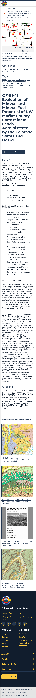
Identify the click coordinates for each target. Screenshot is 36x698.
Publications (11, 8)
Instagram (14, 624)
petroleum (6, 85)
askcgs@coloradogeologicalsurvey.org (16, 617)
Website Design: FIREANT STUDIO (14, 695)
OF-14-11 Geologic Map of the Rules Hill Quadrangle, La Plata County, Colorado (16, 501)
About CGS (6, 654)
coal (13, 80)
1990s (4, 80)
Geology (4, 646)
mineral (23, 82)
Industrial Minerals (20, 69)
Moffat (12, 83)
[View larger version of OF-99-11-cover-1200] (18, 34)
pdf (25, 83)
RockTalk (22, 637)
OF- (21, 83)
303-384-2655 (7, 620)
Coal (4, 69)
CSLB (18, 80)
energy (23, 80)
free (28, 80)
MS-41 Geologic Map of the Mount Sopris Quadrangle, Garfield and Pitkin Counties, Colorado (16, 460)
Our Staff (5, 659)
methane (16, 82)
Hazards (4, 637)
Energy (9, 69)
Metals (5, 71)
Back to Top (8, 677)
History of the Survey (10, 664)
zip (12, 87)
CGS (9, 80)
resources (6, 87)
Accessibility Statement (24, 644)
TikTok (25, 624)
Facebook (9, 624)
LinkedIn (3, 624)
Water (4, 643)
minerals (5, 83)
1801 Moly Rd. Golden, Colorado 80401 (18, 613)
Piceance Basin (17, 85)
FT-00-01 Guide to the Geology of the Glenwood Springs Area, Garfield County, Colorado (16, 543)
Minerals (12, 71)
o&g (17, 83)
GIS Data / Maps (25, 640)
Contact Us (6, 669)
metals (9, 82)
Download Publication (16, 152)
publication (28, 85)
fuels (4, 82)
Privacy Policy (23, 692)
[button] (18, 3)
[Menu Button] (32, 4)
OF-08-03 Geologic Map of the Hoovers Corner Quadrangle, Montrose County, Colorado (13, 585)
